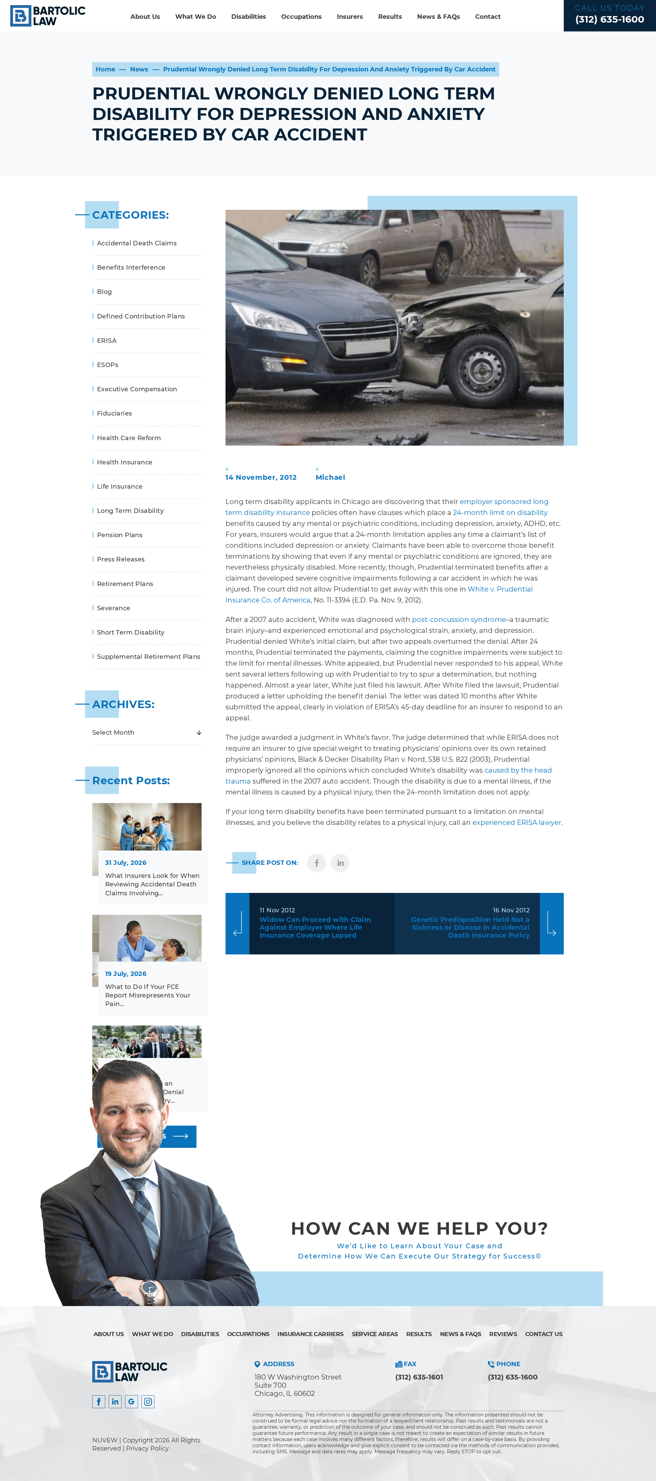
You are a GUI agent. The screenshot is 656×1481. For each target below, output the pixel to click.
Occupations (301, 17)
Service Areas (375, 1334)
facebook (316, 863)
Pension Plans (119, 535)
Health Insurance (124, 462)
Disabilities (248, 17)
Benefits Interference (131, 267)
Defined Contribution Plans (141, 316)
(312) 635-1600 (609, 19)
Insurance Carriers (310, 1334)
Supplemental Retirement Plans (149, 657)
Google (131, 1401)
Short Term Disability (130, 632)
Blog (104, 292)
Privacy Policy (147, 1448)
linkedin (340, 863)
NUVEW (105, 1440)
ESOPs (107, 365)
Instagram (147, 1401)
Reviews (503, 1334)
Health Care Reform (129, 438)
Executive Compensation (137, 389)
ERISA (107, 340)
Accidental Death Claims (137, 243)
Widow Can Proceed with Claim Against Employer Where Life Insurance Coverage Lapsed (315, 927)
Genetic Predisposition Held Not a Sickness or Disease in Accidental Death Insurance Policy (470, 927)
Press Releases (121, 559)
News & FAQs (438, 17)
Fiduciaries (114, 413)
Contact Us (543, 1334)
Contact (488, 17)
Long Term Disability (130, 511)
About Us (145, 17)
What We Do (195, 17)
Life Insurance (120, 486)
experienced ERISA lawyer (517, 822)
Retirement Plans (125, 584)
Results (390, 17)
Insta (115, 1401)
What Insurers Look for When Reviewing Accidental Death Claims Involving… (152, 884)
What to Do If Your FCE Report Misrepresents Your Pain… (147, 995)
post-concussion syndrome (459, 619)
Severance (114, 608)
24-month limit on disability (500, 512)
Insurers (350, 17)
